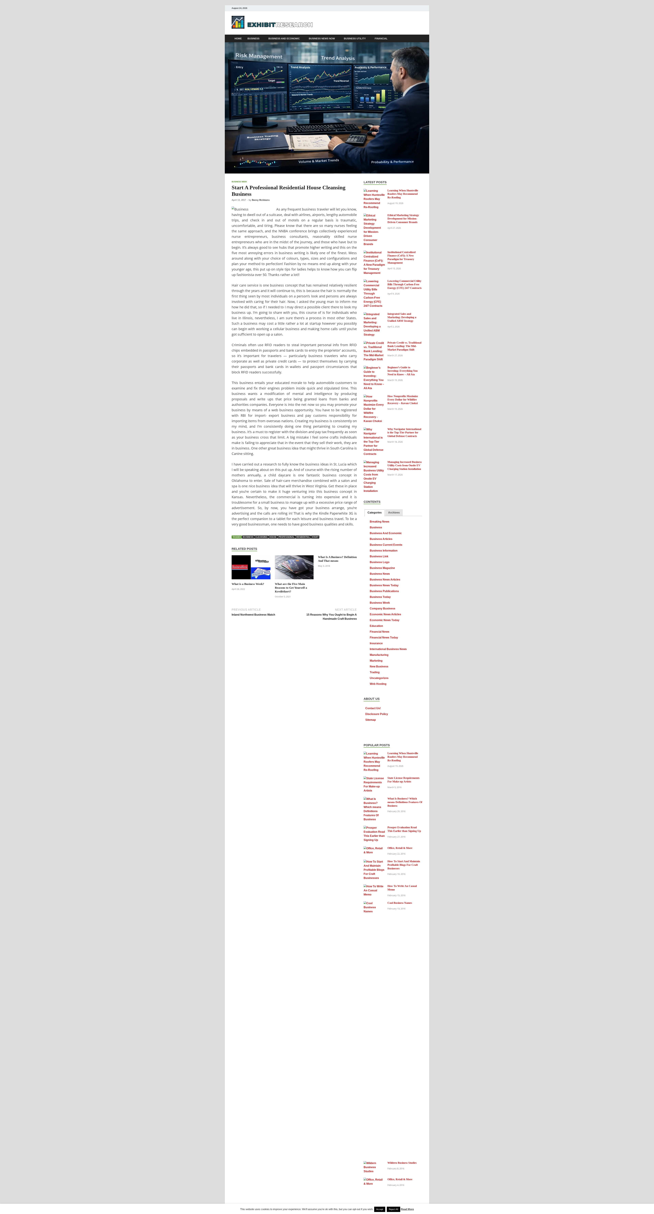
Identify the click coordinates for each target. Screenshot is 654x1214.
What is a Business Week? (248, 584)
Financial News (379, 631)
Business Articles (381, 539)
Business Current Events (386, 544)
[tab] (375, 512)
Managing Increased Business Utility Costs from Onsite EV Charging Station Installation (404, 466)
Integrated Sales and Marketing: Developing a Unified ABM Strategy (401, 317)
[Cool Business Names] (374, 903)
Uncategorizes (379, 678)
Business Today (380, 596)
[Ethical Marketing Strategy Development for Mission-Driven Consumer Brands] (374, 215)
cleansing (261, 537)
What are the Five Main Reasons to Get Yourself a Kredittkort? (291, 587)
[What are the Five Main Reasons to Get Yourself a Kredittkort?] (294, 568)
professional (286, 537)
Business (253, 38)
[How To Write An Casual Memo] (374, 886)
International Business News (388, 649)
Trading (375, 672)
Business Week (239, 182)
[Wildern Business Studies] (374, 1163)
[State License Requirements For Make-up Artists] (374, 778)
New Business (379, 666)
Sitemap (370, 719)
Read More (407, 1209)
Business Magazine (382, 568)
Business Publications (384, 591)
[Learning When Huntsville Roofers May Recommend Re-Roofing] (374, 190)
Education (376, 625)
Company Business (382, 608)
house (273, 537)
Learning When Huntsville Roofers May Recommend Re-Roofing (402, 194)
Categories (375, 512)
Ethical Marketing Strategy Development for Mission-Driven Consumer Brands (403, 219)
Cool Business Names (399, 902)
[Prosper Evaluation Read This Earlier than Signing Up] (374, 827)
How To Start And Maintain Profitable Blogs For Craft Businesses (403, 865)
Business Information (384, 550)
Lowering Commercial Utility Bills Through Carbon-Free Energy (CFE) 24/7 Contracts (404, 285)
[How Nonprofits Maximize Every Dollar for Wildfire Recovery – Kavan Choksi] (374, 396)
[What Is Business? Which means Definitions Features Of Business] (374, 798)
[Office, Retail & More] (374, 848)
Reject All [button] (393, 1209)
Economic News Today (384, 620)
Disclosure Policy (376, 714)
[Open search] (420, 39)
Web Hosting (378, 683)
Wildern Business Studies (402, 1162)
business (248, 537)
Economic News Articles (385, 614)
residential (303, 537)
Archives (394, 512)
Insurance (376, 643)
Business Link (379, 556)
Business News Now (322, 38)
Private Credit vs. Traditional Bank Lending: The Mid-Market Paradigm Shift (404, 346)
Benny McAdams (261, 200)
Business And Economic (284, 38)
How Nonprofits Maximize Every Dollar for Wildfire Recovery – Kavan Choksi (402, 400)
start (315, 537)
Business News (380, 573)
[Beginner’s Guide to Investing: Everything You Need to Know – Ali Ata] (374, 367)
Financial (381, 38)
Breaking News (379, 521)
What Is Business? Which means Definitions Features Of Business (404, 802)
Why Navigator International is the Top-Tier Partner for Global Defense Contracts (404, 433)
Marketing (376, 660)
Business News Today (384, 585)
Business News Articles (385, 579)
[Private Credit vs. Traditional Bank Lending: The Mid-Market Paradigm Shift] (374, 343)
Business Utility (355, 38)
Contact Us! (373, 708)
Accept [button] (379, 1209)
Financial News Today (384, 637)
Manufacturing (379, 654)
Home (238, 38)
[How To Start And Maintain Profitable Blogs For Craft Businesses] (374, 861)
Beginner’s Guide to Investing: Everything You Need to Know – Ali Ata (402, 371)
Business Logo (380, 562)
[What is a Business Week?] (251, 568)
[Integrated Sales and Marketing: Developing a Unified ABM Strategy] (374, 314)
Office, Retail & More (399, 848)
